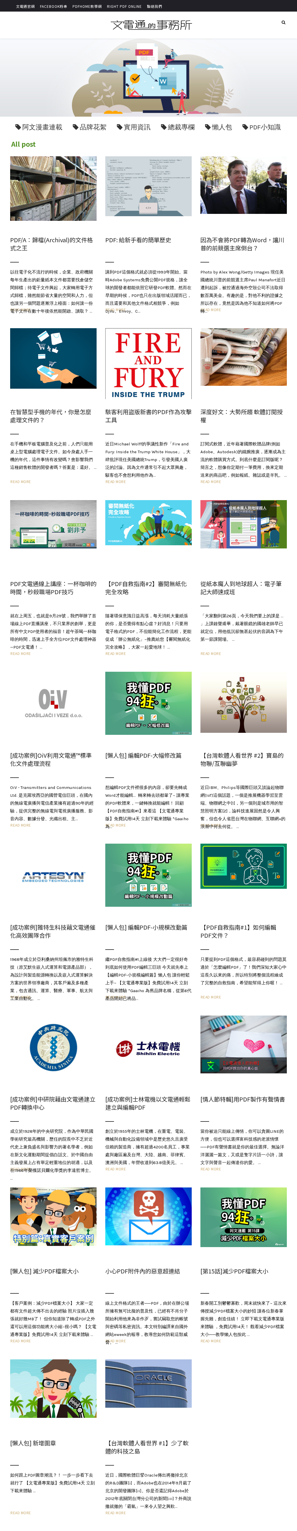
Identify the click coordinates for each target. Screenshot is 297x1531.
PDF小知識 (265, 127)
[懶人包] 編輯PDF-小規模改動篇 (146, 927)
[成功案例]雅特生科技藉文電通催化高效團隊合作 (52, 931)
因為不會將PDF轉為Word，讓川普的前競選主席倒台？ (242, 244)
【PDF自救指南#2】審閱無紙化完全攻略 (146, 587)
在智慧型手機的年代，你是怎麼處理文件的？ (50, 415)
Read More (20, 481)
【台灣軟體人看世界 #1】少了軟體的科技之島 (147, 1447)
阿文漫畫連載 (42, 127)
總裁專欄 (181, 127)
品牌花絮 (93, 127)
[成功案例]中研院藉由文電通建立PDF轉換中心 (52, 1103)
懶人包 (222, 127)
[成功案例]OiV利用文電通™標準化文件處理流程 (51, 759)
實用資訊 (137, 127)
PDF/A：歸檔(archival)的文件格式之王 (51, 244)
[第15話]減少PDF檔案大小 (234, 1271)
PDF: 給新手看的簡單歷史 (138, 240)
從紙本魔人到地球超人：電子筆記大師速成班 (241, 587)
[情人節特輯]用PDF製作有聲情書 (242, 1099)
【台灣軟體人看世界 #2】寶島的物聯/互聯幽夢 (242, 759)
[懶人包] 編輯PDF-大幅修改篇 (143, 755)
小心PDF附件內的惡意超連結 (142, 1271)
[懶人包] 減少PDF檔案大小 (44, 1271)
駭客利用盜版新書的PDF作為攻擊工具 (148, 415)
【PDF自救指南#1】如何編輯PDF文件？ (238, 931)
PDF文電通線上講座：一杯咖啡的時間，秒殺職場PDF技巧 (53, 587)
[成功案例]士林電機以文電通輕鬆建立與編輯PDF (148, 1103)
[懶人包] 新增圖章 (33, 1443)
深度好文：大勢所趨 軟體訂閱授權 (241, 415)
